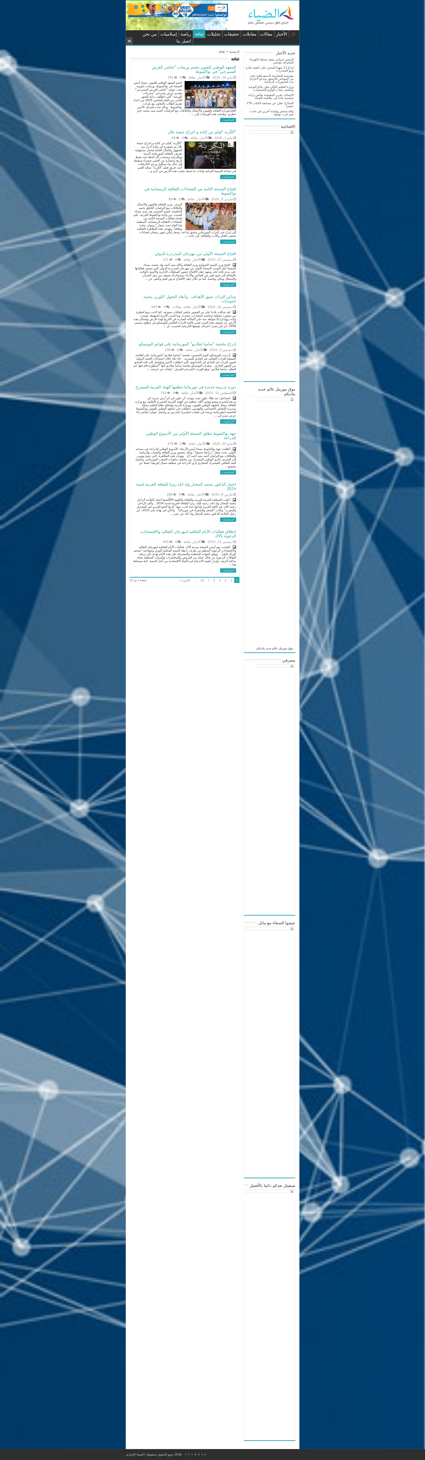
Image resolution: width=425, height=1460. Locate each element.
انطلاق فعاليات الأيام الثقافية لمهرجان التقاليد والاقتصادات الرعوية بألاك (188, 533)
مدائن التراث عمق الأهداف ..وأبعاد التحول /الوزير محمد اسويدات (189, 298)
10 (202, 580)
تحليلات (213, 34)
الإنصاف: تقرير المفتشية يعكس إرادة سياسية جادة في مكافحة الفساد (271, 96)
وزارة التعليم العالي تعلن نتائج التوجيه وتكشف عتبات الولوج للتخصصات (271, 88)
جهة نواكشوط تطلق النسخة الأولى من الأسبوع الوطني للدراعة (191, 435)
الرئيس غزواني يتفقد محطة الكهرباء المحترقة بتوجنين (272, 61)
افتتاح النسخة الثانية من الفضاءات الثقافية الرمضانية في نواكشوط (190, 191)
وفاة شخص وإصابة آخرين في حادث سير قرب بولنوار (272, 112)
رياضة (185, 34)
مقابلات (249, 34)
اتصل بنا (183, 41)
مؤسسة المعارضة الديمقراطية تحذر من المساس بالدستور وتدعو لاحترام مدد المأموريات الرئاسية (272, 79)
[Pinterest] (195, 1455)
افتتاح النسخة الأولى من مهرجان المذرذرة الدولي (195, 253)
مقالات (266, 34)
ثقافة (199, 34)
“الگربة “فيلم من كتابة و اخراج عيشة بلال (202, 132)
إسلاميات (168, 34)
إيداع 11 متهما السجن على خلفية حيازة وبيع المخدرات (270, 69)
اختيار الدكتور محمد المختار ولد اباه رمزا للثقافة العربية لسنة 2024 (186, 486)
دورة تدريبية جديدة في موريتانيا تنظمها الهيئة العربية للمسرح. (185, 387)
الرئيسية (234, 51)
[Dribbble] (192, 1455)
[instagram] (186, 1455)
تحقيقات (231, 34)
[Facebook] (202, 1455)
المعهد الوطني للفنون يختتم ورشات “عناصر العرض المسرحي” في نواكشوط (194, 69)
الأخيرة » (184, 580)
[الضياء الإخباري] (272, 15)
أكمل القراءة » (228, 120)
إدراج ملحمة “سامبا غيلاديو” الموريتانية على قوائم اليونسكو (187, 344)
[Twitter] (199, 1455)
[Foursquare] (189, 1455)
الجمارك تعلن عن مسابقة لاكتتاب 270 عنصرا (270, 104)
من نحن (149, 34)
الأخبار (281, 34)
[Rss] (205, 1455)
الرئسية (293, 33)
